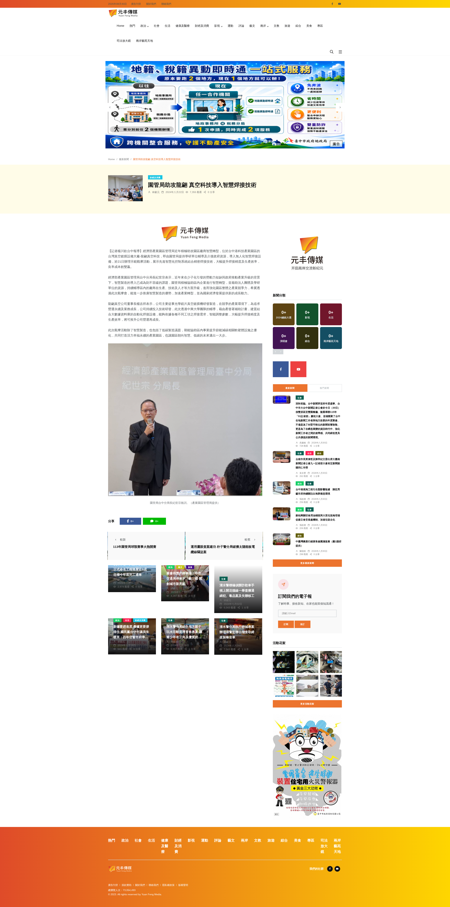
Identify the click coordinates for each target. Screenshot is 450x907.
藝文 (252, 25)
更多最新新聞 (307, 563)
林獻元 (156, 192)
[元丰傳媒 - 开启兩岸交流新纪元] (123, 12)
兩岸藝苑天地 (144, 40)
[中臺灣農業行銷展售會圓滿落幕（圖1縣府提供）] (281, 539)
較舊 (247, 539)
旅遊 (287, 25)
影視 (217, 25)
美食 (309, 25)
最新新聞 (124, 159)
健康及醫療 (183, 25)
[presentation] (109, 107)
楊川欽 (121, 579)
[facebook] (332, 3)
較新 (123, 539)
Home (120, 25)
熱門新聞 (324, 388)
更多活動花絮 (307, 704)
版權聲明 (183, 885)
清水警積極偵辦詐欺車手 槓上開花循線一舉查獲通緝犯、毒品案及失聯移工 (237, 590)
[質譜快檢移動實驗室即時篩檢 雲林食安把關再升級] (307, 662)
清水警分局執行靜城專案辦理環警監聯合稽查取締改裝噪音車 (237, 632)
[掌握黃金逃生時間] (185, 233)
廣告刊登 (136, 3)
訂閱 (286, 624)
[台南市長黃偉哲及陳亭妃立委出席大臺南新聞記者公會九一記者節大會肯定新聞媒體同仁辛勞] (281, 457)
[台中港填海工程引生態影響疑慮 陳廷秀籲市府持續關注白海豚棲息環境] (281, 487)
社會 (156, 25)
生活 (167, 25)
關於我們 (151, 3)
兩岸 (263, 25)
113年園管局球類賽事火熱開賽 (134, 546)
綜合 (298, 25)
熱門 (132, 25)
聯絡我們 (166, 3)
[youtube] (339, 3)
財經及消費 (202, 25)
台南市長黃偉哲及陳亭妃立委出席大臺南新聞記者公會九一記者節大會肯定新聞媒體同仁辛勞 (318, 463)
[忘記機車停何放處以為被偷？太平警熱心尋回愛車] (331, 662)
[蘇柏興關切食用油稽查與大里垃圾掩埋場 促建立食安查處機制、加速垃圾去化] (281, 513)
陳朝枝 (303, 551)
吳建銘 (303, 443)
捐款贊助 (126, 885)
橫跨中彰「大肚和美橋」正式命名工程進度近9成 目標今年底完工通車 (130, 569)
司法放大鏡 (124, 40)
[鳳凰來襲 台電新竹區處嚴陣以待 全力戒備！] (284, 686)
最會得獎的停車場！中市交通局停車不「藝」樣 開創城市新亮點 (184, 579)
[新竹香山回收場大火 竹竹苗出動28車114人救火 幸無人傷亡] (307, 686)
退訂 (302, 624)
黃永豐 (303, 473)
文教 (276, 25)
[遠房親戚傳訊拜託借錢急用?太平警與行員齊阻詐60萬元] (331, 686)
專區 (320, 25)
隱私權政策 (168, 885)
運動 (230, 25)
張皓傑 (303, 499)
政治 (143, 25)
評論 (241, 25)
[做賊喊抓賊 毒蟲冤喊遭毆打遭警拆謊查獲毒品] (284, 662)
